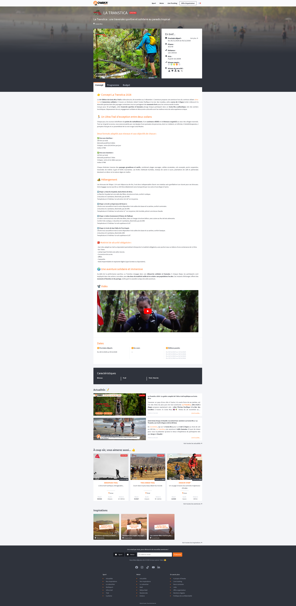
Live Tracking (172, 3)
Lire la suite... (195, 413)
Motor (162, 3)
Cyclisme (109, 596)
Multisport (109, 587)
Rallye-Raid (143, 590)
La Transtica (186, 405)
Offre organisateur (188, 3)
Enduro (142, 596)
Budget (126, 85)
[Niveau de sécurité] (183, 71)
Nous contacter (178, 584)
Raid (141, 587)
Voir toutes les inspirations (191, 543)
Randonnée (144, 593)
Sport (154, 3)
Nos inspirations (111, 581)
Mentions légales (179, 593)
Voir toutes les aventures (191, 504)
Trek (107, 593)
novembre (153, 427)
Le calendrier (110, 584)
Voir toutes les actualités (192, 443)
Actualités (109, 578)
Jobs (175, 587)
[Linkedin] (159, 567)
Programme (113, 85)
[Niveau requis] (183, 65)
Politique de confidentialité (182, 596)
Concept (99, 85)
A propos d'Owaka (179, 578)
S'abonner (177, 554)
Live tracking (177, 581)
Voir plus (193, 38)
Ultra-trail (109, 590)
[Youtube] (153, 567)
